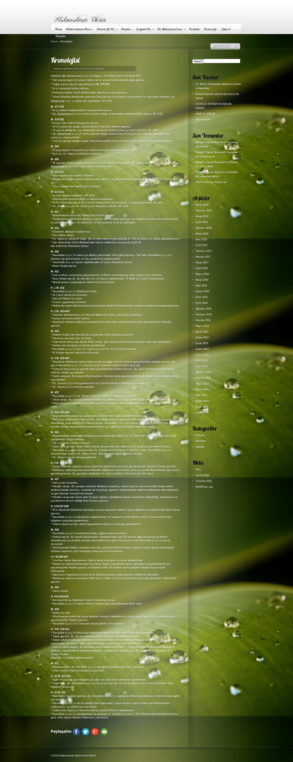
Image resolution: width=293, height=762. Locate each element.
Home (58, 29)
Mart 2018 (201, 239)
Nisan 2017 (202, 262)
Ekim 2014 (202, 360)
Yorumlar (204, 480)
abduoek (68, 68)
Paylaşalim (61, 731)
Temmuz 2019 (204, 210)
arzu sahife (206, 166)
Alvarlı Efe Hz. (107, 29)
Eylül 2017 (202, 245)
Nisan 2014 (202, 389)
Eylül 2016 (202, 268)
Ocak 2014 (202, 406)
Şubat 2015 (202, 337)
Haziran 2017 (203, 256)
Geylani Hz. (145, 29)
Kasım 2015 (202, 291)
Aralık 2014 (202, 349)
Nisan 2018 (202, 233)
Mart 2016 (201, 285)
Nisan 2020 (202, 204)
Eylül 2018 (202, 222)
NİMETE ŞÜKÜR (205, 113)
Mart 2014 (201, 395)
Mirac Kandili (203, 119)
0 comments (98, 68)
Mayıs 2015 (202, 325)
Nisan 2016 (202, 279)
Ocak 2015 (202, 343)
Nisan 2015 (202, 331)
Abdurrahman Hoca (79, 29)
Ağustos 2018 (203, 227)
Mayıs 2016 (202, 274)
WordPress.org (204, 486)
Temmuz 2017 (204, 250)
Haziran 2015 (203, 320)
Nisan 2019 (202, 216)
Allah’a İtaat (202, 182)
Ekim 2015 (202, 297)
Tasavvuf (211, 29)
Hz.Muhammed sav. (171, 29)
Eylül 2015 (202, 302)
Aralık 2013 (202, 412)
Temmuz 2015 (204, 314)
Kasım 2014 (202, 354)
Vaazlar (200, 446)
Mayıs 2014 (202, 383)
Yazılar (203, 475)
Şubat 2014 (202, 401)
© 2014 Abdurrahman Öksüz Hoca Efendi (73, 755)
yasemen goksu (209, 176)
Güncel (226, 29)
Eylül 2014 (202, 366)
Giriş (198, 469)
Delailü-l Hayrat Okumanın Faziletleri (217, 142)
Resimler (194, 29)
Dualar (127, 29)
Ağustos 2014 (203, 372)
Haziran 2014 (203, 377)
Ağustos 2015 (203, 308)
